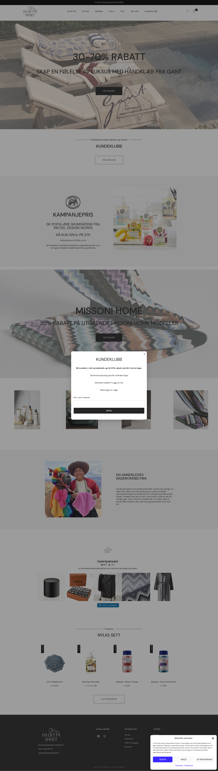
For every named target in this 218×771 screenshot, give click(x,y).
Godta (162, 759)
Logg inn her (117, 382)
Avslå (183, 759)
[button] (213, 738)
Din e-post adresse (82, 397)
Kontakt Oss (188, 765)
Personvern (179, 765)
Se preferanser (204, 759)
